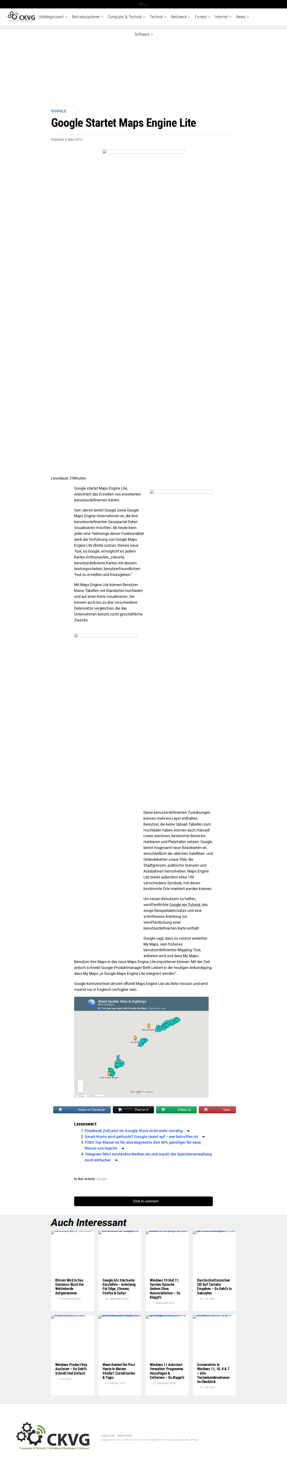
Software (142, 34)
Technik (156, 16)
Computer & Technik (125, 16)
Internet (221, 16)
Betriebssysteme (86, 16)
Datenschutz (124, 1435)
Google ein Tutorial (184, 904)
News (240, 16)
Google (102, 1179)
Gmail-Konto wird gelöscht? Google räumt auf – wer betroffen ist (141, 1136)
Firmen (201, 16)
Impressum (108, 1435)
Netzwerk (179, 16)
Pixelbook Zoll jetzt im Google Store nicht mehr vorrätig (134, 1131)
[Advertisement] (143, 69)
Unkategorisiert (51, 16)
